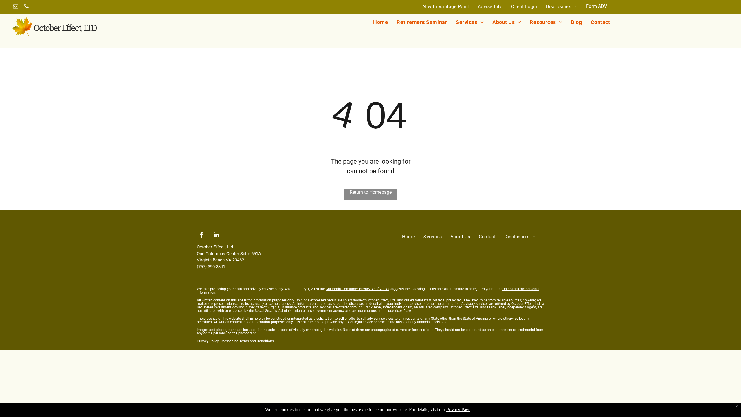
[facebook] (201, 235)
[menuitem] (446, 7)
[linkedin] (216, 235)
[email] (16, 7)
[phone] (26, 7)
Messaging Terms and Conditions (247, 341)
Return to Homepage (371, 192)
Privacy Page (458, 409)
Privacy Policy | (209, 341)
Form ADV (596, 6)
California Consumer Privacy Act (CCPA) (357, 289)
